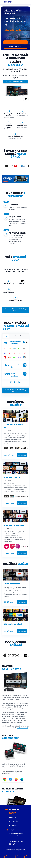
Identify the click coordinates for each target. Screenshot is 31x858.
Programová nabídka (15, 47)
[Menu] (29, 2)
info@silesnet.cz (13, 831)
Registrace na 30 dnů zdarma (15, 42)
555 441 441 (11, 829)
